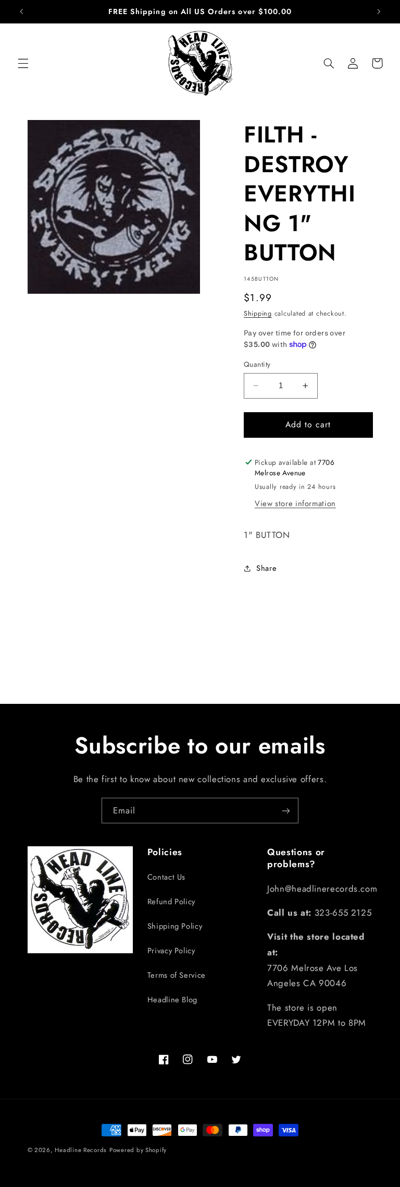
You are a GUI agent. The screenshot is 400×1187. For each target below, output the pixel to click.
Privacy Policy (171, 950)
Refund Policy (171, 901)
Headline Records (81, 1150)
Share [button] (266, 568)
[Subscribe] (286, 810)
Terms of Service (176, 975)
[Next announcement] (378, 11)
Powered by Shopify (138, 1150)
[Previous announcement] (21, 11)
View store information (295, 503)
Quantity (257, 364)
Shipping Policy (174, 926)
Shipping (258, 313)
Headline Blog (172, 999)
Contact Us (166, 877)
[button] (23, 63)
